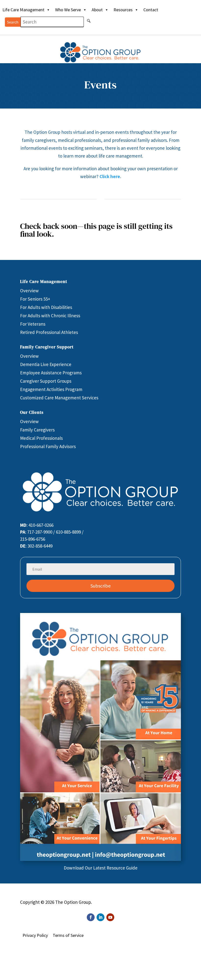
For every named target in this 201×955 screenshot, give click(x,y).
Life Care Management (23, 9)
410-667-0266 (40, 525)
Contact (150, 9)
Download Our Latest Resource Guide (101, 868)
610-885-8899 (68, 532)
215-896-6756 (32, 539)
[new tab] (100, 859)
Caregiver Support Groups (45, 381)
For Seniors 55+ (35, 299)
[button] (88, 20)
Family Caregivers (37, 430)
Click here (110, 176)
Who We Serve (68, 9)
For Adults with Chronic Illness (50, 315)
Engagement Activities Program (51, 389)
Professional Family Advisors (48, 446)
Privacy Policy (35, 935)
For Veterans (32, 324)
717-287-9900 (39, 532)
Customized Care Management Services (59, 398)
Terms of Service (68, 935)
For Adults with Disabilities (46, 307)
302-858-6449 (39, 546)
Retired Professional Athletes (49, 332)
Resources (123, 9)
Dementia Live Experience (45, 364)
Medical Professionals (41, 438)
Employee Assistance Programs (51, 373)
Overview (29, 291)
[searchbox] (52, 22)
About (97, 9)
